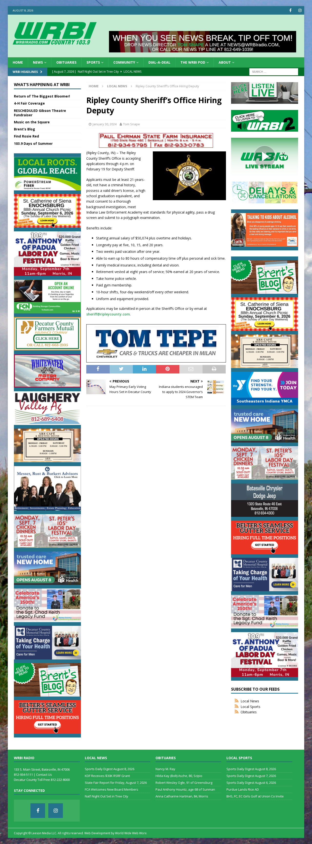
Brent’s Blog (24, 129)
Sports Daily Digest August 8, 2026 (109, 769)
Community (124, 62)
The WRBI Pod (192, 62)
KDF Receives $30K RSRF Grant (107, 776)
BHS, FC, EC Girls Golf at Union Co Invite (255, 796)
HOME (18, 62)
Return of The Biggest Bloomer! (42, 96)
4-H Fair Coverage (29, 103)
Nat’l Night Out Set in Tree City (106, 796)
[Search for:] (273, 71)
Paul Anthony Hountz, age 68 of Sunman (185, 789)
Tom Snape (131, 124)
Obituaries (66, 62)
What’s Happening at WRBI (42, 84)
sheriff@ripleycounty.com (108, 314)
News (38, 62)
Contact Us (44, 774)
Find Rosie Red (26, 136)
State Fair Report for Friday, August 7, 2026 (116, 782)
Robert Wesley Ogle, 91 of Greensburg (184, 782)
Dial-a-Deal (159, 62)
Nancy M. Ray (165, 769)
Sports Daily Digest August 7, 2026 (251, 776)
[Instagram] (300, 10)
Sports (93, 62)
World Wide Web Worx (130, 833)
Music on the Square (32, 122)
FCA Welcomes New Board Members (111, 789)
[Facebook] (290, 10)
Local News (250, 701)
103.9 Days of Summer (33, 143)
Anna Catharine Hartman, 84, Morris (182, 796)
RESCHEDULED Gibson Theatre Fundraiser (40, 112)
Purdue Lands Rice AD (242, 789)
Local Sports (250, 706)
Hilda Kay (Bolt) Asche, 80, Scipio (179, 776)
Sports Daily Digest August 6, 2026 (251, 782)
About (225, 62)
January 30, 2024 (105, 124)
